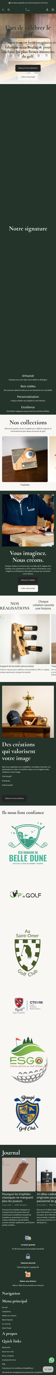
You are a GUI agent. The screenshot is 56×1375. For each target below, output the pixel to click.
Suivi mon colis (8, 1351)
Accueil (5, 1307)
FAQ (3, 1364)
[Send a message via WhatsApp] (52, 1360)
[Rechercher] (8, 10)
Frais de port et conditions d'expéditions (17, 1368)
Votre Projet (6, 1328)
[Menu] (3, 10)
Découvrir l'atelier (28, 580)
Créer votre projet (28, 77)
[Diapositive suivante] (51, 461)
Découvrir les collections (28, 68)
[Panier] (53, 10)
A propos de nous (9, 1360)
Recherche (6, 1347)
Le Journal (6, 1324)
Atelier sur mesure (9, 1315)
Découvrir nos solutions (14, 798)
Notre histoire (7, 1320)
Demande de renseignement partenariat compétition (22, 1372)
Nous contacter (8, 1356)
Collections (6, 1311)
